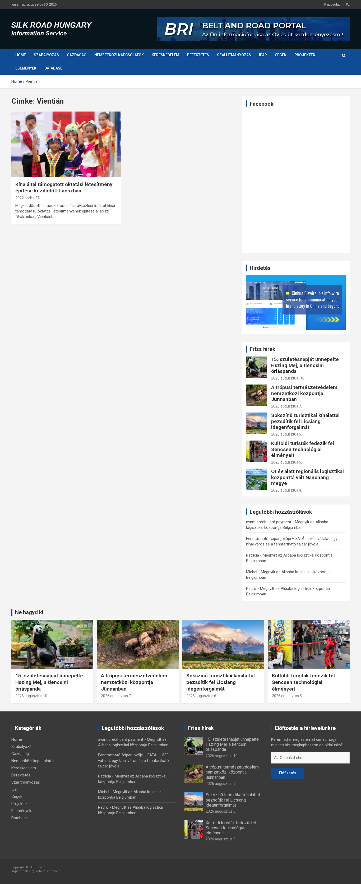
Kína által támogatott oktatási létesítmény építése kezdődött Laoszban (64, 187)
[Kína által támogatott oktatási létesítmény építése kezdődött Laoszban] (66, 144)
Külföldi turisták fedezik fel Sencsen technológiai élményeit (302, 449)
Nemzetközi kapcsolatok (119, 55)
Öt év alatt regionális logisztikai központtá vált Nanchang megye (307, 477)
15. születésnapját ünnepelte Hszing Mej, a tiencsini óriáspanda (305, 365)
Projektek (304, 55)
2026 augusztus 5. (286, 462)
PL (348, 4)
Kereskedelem (165, 55)
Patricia (252, 555)
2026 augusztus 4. (286, 490)
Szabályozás (46, 55)
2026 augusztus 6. (286, 434)
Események (25, 68)
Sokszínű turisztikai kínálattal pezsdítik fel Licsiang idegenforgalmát (305, 421)
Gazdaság (76, 55)
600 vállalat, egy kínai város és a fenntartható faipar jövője (133, 761)
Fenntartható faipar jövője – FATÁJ (276, 538)
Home (20, 55)
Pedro (251, 588)
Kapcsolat (332, 4)
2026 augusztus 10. (287, 378)
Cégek (280, 55)
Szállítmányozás (234, 55)
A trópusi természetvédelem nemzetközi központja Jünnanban (304, 393)
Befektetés (198, 55)
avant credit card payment (268, 522)
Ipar (263, 55)
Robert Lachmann (48, 871)
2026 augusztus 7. (286, 406)
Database (53, 68)
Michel (251, 572)
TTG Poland (37, 867)
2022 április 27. (27, 198)
